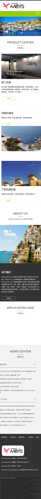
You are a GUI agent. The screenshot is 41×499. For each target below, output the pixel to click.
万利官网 (4, 480)
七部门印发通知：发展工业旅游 (9, 386)
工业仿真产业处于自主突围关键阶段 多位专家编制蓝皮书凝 (17, 371)
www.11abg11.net (32, 478)
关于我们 (12, 437)
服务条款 (21, 437)
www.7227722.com (18, 484)
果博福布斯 (27, 488)
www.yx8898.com (6, 484)
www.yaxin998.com (11, 492)
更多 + (35, 364)
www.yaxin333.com (30, 484)
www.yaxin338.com (7, 496)
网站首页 (4, 437)
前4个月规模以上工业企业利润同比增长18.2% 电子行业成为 (17, 391)
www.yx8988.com (6, 488)
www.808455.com (30, 486)
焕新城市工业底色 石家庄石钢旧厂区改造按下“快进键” (16, 379)
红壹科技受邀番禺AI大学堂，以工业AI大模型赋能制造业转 (17, 413)
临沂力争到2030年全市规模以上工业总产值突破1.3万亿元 (17, 417)
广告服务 (30, 437)
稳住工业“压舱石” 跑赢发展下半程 (10, 375)
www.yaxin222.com (23, 492)
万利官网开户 (30, 496)
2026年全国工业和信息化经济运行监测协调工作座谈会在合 (17, 406)
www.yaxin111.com (25, 494)
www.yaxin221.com (13, 480)
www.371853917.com (31, 482)
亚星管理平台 (34, 492)
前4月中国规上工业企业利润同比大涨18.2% (13, 425)
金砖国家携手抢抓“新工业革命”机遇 (10, 383)
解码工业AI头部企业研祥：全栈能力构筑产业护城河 (15, 410)
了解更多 (8, 98)
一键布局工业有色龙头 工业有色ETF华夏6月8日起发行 (16, 421)
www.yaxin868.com (21, 478)
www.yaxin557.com (7, 490)
